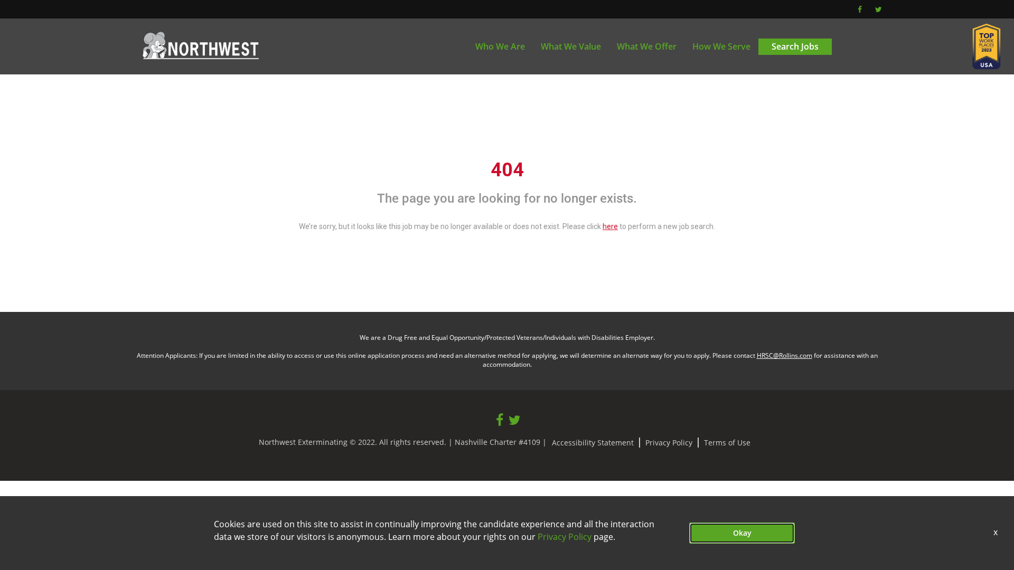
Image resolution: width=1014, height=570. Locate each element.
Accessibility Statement (593, 443)
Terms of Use (727, 443)
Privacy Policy (668, 443)
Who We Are (500, 46)
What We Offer (647, 46)
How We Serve (721, 46)
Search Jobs (795, 46)
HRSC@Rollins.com (784, 355)
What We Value (571, 46)
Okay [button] (742, 533)
